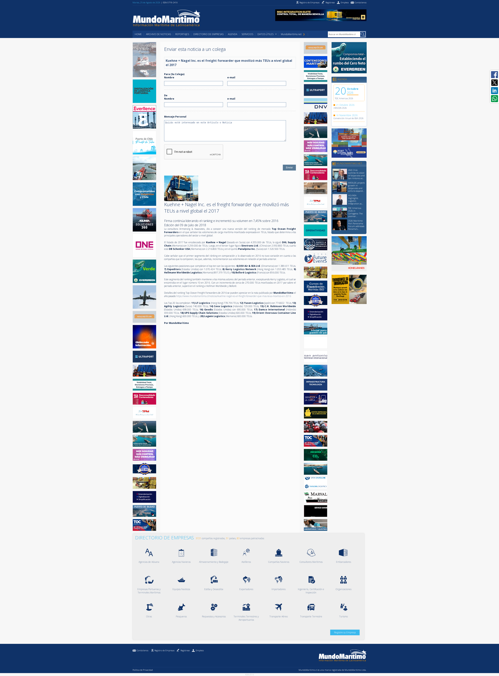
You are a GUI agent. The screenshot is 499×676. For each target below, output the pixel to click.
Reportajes (182, 34)
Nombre (169, 77)
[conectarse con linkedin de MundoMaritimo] (494, 90)
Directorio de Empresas (208, 34)
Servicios (247, 34)
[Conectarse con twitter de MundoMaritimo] (494, 82)
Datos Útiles (265, 34)
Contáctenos (142, 650)
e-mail (231, 77)
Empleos (200, 650)
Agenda (232, 34)
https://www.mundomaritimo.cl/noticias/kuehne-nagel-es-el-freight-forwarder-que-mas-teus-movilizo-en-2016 (233, 296)
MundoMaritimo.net (291, 34)
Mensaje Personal (175, 116)
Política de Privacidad (143, 669)
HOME (138, 34)
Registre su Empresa (345, 632)
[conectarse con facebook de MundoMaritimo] (494, 74)
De (165, 95)
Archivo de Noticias (158, 34)
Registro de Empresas (164, 650)
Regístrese (185, 650)
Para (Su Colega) (174, 74)
